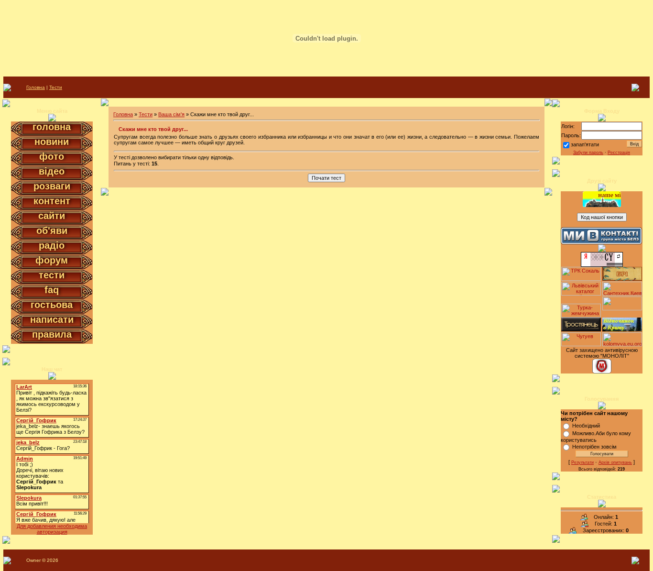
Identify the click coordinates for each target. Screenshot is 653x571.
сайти (51, 215)
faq (51, 290)
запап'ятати (585, 144)
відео (52, 171)
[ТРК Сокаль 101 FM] (581, 279)
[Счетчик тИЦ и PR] (602, 265)
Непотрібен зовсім (594, 447)
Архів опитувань (615, 462)
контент (51, 201)
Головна (35, 87)
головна (52, 126)
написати (52, 319)
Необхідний (586, 425)
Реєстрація (619, 152)
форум (51, 260)
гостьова (52, 304)
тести (52, 275)
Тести (55, 87)
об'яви (51, 230)
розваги (51, 186)
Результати (582, 462)
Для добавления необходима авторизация (52, 529)
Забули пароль (588, 152)
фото (51, 156)
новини (51, 141)
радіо (52, 245)
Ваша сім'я (171, 114)
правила (52, 334)
